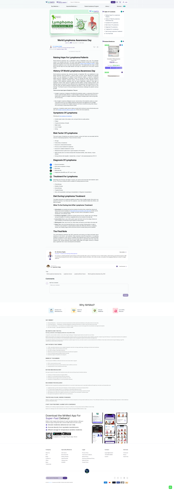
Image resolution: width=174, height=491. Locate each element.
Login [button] (126, 2)
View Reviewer (122, 266)
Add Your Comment (53, 282)
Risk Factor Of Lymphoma (111, 25)
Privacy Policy (85, 452)
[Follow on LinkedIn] (50, 259)
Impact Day (125, 456)
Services (119, 6)
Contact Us (48, 458)
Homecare (125, 452)
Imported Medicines (71, 6)
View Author (122, 252)
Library (107, 6)
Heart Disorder (64, 458)
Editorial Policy (85, 460)
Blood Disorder (64, 454)
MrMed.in (50, 482)
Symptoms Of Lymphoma (111, 22)
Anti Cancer (64, 452)
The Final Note (109, 33)
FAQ (47, 454)
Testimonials (48, 464)
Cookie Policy (85, 462)
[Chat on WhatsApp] (170, 487)
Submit (65, 477)
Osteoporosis (64, 460)
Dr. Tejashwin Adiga (59, 49)
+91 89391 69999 (109, 454)
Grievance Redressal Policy (88, 458)
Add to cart (114, 67)
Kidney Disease (64, 456)
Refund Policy (85, 456)
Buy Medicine (54, 6)
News (47, 462)
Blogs (47, 456)
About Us (48, 452)
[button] (117, 2)
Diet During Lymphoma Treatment (113, 31)
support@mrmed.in (109, 452)
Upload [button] (113, 2)
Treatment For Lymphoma (111, 29)
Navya (124, 454)
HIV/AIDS (63, 462)
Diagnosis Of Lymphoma (111, 27)
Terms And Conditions (87, 454)
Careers (106, 456)
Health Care (67, 42)
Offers (47, 460)
